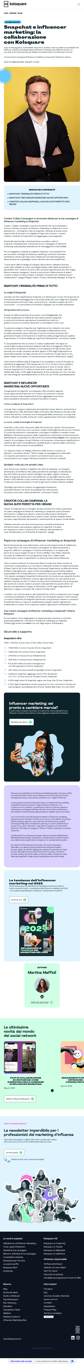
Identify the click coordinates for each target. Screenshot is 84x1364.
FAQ (45, 1292)
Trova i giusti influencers (14, 1247)
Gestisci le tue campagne (14, 1250)
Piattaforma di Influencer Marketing (19, 1243)
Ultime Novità (12, 22)
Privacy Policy (50, 1309)
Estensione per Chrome (14, 1260)
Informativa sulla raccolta (21, 1361)
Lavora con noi (50, 1299)
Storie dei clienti (10, 1292)
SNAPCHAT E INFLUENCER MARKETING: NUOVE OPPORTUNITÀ (38, 198)
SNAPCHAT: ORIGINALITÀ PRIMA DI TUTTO (29, 194)
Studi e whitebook (11, 1296)
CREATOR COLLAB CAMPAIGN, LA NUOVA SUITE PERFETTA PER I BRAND (39, 203)
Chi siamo (48, 1289)
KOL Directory (9, 1303)
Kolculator (7, 1306)
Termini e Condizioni (53, 1313)
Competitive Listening (13, 1257)
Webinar (7, 1313)
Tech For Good (50, 1271)
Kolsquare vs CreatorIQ (54, 1243)
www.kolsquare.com (12, 1339)
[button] (78, 4)
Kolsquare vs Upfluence (54, 1254)
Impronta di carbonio (53, 1274)
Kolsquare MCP (10, 1267)
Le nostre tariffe (11, 1264)
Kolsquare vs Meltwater (54, 1250)
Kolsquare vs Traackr (53, 1247)
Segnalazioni (49, 1306)
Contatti (48, 1303)
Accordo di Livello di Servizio (56, 1296)
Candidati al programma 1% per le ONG (62, 1278)
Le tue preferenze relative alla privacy (51, 1361)
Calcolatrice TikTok (11, 1310)
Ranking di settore (11, 1317)
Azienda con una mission (55, 1267)
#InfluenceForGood (53, 1264)
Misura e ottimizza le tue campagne (19, 1254)
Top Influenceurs (10, 1299)
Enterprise (8, 1271)
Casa (6, 13)
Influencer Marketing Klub (14, 1320)
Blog (20, 13)
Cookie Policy (49, 1317)
